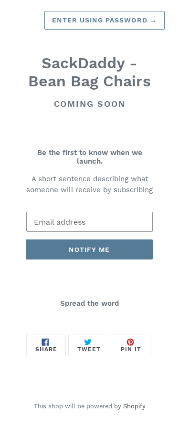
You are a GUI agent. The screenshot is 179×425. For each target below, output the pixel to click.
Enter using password (104, 20)
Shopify (134, 406)
